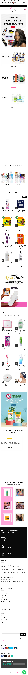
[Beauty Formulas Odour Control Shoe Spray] (20, 341)
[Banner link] (13, 57)
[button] (3, 208)
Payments (3, 595)
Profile (2, 613)
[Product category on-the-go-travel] (20, 177)
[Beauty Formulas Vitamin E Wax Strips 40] (7, 341)
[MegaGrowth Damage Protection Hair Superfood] (20, 221)
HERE (13, 3)
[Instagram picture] (7, 493)
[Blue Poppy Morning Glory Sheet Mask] (20, 238)
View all (24, 196)
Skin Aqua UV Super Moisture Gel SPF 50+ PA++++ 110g (20, 366)
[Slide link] (13, 30)
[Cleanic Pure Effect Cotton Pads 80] (7, 203)
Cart (2, 615)
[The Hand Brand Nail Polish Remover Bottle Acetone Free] (20, 256)
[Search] (22, 9)
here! (3, 640)
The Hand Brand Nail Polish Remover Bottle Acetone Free (20, 264)
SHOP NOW (13, 66)
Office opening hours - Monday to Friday (11, 581)
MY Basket (3, 617)
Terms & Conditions (5, 601)
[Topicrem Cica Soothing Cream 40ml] (7, 359)
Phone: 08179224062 (7, 579)
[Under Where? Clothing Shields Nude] (7, 324)
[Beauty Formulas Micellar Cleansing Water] (7, 256)
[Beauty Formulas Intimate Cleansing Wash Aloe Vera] (20, 324)
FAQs (2, 603)
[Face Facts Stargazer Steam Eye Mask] (20, 203)
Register (3, 622)
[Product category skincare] (7, 177)
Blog (2, 624)
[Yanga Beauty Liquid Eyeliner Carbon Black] (7, 238)
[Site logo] (13, 9)
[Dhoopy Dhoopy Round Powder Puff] (7, 377)
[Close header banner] (25, 2)
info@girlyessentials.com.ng (8, 577)
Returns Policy (4, 599)
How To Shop (4, 593)
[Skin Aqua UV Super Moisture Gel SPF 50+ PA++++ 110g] (20, 359)
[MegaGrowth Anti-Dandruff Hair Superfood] (7, 221)
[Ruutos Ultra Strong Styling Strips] (20, 377)
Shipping (3, 597)
